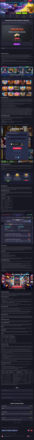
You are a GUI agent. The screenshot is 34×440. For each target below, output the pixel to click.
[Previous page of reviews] (15, 422)
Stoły (8, 427)
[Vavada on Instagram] (28, 430)
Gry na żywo (5, 427)
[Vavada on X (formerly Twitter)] (30, 430)
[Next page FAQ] (19, 400)
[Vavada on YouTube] (31, 430)
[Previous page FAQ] (15, 400)
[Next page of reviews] (19, 422)
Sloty (2, 427)
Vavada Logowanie (17, 44)
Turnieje (12, 427)
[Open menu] (33, 1)
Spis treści (15, 427)
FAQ (17, 427)
